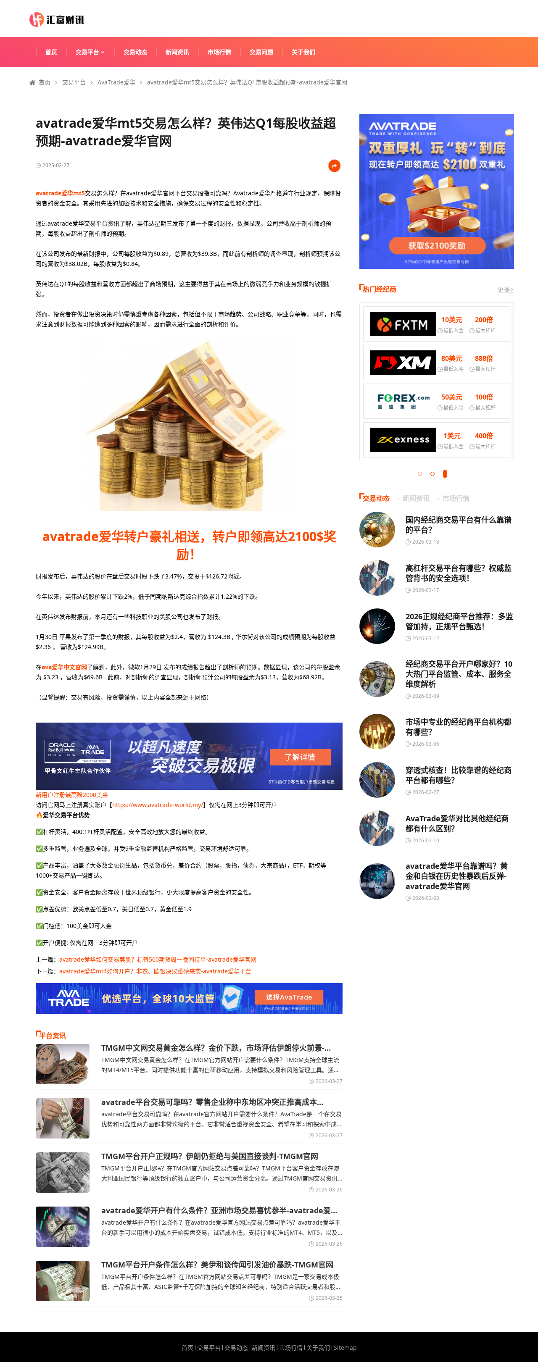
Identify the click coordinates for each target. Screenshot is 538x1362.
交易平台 (87, 52)
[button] (420, 474)
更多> (506, 289)
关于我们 (303, 52)
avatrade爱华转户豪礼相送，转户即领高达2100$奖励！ (189, 545)
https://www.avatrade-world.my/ (157, 805)
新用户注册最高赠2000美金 (72, 795)
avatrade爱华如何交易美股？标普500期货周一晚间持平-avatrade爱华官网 (157, 959)
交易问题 (261, 52)
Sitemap (345, 1347)
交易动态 (135, 52)
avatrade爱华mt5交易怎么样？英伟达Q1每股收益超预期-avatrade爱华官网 (247, 82)
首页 (51, 52)
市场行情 (219, 52)
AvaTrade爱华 (116, 82)
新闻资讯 (177, 52)
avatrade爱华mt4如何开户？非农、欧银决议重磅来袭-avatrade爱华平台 (155, 971)
